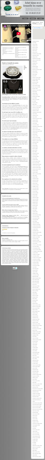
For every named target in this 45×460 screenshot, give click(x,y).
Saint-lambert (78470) (35, 396)
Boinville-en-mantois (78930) (36, 77)
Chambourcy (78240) (35, 110)
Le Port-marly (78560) (35, 246)
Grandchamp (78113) (35, 189)
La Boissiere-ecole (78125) (36, 224)
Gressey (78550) (34, 191)
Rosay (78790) (34, 379)
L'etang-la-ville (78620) (35, 222)
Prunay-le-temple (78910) (36, 366)
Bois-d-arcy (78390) (35, 82)
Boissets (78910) (34, 83)
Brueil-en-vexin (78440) (35, 99)
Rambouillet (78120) (35, 369)
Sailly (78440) (34, 382)
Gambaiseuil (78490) (35, 178)
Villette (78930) (34, 450)
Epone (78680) (34, 151)
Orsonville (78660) (35, 347)
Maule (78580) (34, 292)
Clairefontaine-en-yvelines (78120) (37, 126)
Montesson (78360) (35, 322)
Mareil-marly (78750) (35, 287)
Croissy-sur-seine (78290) (36, 137)
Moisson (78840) (34, 314)
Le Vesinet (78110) (35, 252)
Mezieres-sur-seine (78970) (36, 306)
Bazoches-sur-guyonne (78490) (37, 69)
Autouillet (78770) (34, 63)
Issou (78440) (34, 210)
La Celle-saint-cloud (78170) (36, 227)
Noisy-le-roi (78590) (35, 338)
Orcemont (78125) (35, 341)
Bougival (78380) (34, 93)
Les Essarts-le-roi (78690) (36, 259)
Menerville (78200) (35, 300)
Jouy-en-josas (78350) (35, 216)
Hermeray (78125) (35, 205)
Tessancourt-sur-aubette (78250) (37, 423)
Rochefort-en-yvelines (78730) (36, 374)
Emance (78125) (34, 150)
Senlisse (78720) (34, 415)
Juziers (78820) (34, 221)
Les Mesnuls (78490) (35, 262)
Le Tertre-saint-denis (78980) (36, 249)
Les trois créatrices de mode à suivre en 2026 (10, 204)
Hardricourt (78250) (35, 200)
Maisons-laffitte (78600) (35, 279)
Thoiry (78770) (34, 426)
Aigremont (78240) (35, 47)
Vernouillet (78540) (35, 439)
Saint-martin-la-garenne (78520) (37, 404)
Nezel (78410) (34, 336)
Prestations (33, 18)
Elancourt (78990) (35, 148)
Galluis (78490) (34, 175)
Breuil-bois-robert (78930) (36, 96)
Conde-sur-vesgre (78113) (36, 129)
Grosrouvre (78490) (35, 192)
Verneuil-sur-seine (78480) (36, 437)
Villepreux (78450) (35, 448)
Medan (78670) (34, 298)
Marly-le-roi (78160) (35, 290)
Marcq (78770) (34, 284)
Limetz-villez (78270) (35, 268)
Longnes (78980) (34, 271)
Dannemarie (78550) (35, 142)
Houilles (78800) (34, 208)
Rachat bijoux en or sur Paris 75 (8, 47)
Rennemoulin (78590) (35, 371)
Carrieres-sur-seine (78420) (36, 107)
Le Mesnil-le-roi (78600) (35, 240)
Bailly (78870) (34, 64)
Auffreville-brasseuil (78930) (36, 58)
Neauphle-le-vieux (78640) (36, 333)
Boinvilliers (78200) (35, 80)
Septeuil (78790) (34, 417)
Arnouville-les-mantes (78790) (36, 53)
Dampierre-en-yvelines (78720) (36, 140)
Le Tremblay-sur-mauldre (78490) (37, 251)
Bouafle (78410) (34, 91)
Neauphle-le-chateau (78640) (36, 331)
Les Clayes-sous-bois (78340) (36, 257)
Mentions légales (15, 269)
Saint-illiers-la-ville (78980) (36, 393)
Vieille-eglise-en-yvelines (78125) (37, 445)
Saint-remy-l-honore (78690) (36, 407)
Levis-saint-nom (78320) (35, 265)
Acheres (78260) (34, 44)
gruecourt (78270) (35, 72)
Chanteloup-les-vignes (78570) (36, 112)
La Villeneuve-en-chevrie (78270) (37, 235)
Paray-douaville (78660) (35, 352)
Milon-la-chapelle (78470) (36, 311)
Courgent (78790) (35, 132)
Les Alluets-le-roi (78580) (36, 254)
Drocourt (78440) (34, 145)
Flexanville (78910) (35, 159)
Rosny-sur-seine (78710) (36, 380)
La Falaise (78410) (35, 229)
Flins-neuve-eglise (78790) (36, 161)
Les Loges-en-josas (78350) (36, 260)
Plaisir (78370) (34, 355)
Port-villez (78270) (35, 363)
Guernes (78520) (34, 194)
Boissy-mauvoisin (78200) (36, 85)
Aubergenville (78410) (35, 55)
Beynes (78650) (34, 74)
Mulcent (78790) (34, 330)
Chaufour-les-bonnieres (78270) (37, 118)
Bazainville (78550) (35, 66)
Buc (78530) (34, 101)
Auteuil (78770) (34, 61)
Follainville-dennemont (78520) (36, 164)
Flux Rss (18, 266)
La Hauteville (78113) (35, 230)
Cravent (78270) (34, 134)
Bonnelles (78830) (35, 88)
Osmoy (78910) (34, 350)
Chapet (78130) (34, 113)
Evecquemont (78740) (35, 153)
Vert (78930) (34, 442)
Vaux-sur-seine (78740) (35, 434)
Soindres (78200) (34, 418)
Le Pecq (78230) (34, 243)
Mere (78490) (34, 301)
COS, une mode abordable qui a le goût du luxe (11, 198)
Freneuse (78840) (35, 172)
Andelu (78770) (34, 50)
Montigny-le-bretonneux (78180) (37, 325)
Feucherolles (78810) (35, 156)
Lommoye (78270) (35, 270)
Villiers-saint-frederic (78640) (36, 453)
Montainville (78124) (35, 317)
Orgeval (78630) (34, 344)
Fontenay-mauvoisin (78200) (36, 167)
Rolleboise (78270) (35, 377)
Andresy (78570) (34, 52)
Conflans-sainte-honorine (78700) (37, 131)
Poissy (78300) (34, 358)
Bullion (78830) (34, 104)
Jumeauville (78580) (35, 219)
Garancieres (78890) (35, 180)
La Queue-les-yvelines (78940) (36, 232)
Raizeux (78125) (34, 368)
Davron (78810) (34, 143)
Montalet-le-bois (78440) (35, 319)
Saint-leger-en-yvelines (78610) (36, 398)
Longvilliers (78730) (35, 273)
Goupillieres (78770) (35, 186)
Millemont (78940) (35, 309)
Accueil (25, 18)
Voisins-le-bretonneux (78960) (36, 456)
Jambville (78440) (35, 211)
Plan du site (12, 266)
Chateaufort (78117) (35, 115)
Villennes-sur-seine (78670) (36, 447)
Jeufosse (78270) (35, 213)
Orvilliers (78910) (34, 349)
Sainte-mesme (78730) (35, 410)
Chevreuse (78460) (35, 121)
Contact (40, 18)
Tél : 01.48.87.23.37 (33, 13)
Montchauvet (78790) (35, 320)
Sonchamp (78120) (35, 420)
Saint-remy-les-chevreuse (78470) (37, 409)
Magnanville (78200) (35, 276)
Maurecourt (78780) (35, 295)
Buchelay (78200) (35, 102)
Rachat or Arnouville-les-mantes (10, 63)
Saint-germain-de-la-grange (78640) (37, 388)
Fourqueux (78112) (35, 170)
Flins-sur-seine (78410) (35, 162)
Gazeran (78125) (34, 183)
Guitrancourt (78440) (35, 197)
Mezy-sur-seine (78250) (35, 308)
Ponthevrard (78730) (35, 360)
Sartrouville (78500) (35, 412)
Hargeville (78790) (35, 202)
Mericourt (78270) (35, 303)
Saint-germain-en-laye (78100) (36, 390)
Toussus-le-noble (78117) (36, 429)
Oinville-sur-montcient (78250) (36, 339)
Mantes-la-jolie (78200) (35, 281)
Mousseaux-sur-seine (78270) (36, 328)
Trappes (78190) (34, 431)
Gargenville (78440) (35, 181)
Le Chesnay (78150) (35, 238)
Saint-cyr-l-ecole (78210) (36, 385)
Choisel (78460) (34, 123)
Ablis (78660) (34, 42)
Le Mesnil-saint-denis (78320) (36, 241)
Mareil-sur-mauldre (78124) (36, 289)
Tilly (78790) (34, 428)
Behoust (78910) (34, 71)
